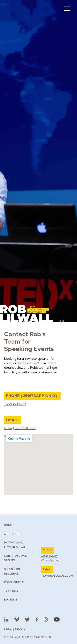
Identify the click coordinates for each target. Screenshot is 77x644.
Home (8, 525)
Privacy (20, 629)
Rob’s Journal (14, 582)
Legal (8, 629)
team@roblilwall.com (20, 428)
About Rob (11, 534)
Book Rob (11, 599)
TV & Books (11, 591)
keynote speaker (37, 358)
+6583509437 (15, 404)
